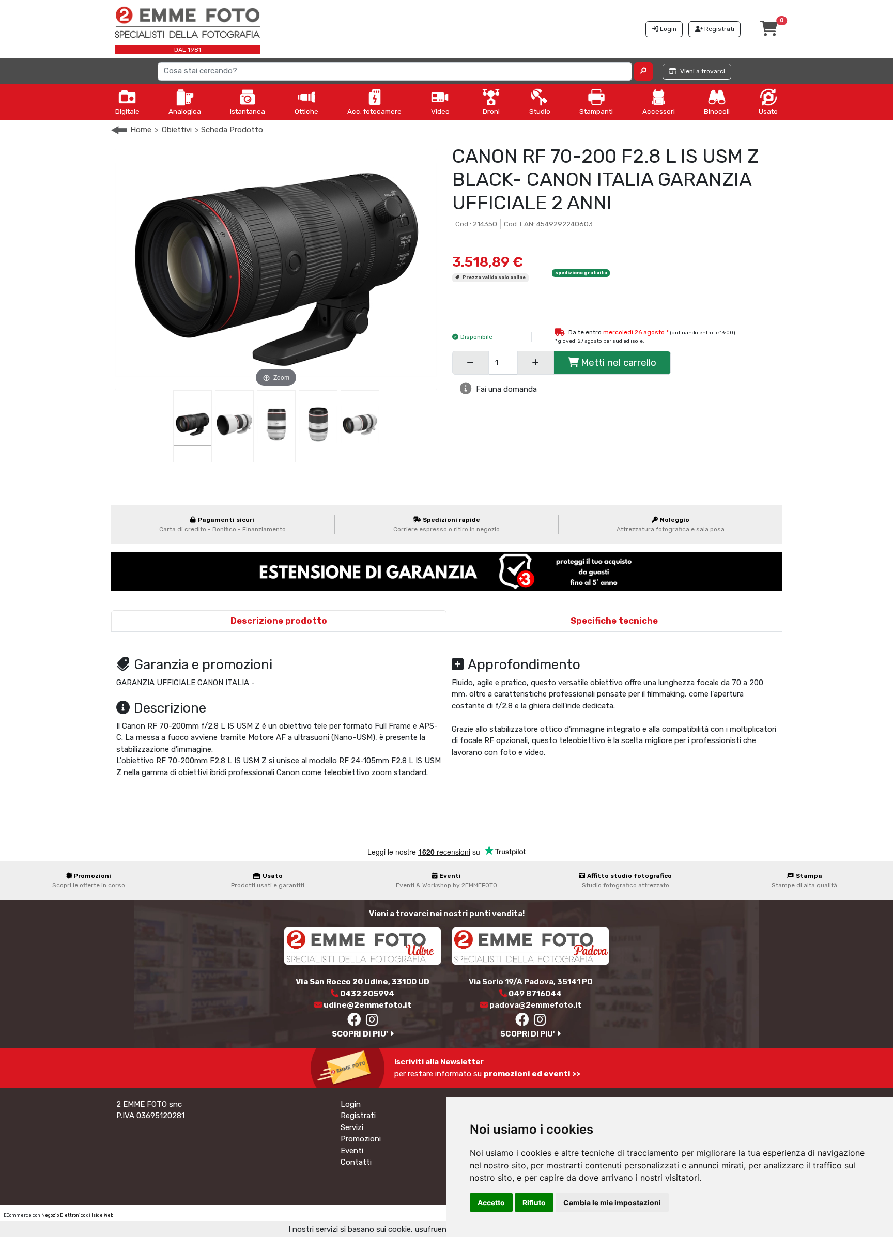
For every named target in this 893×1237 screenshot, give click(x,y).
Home (140, 129)
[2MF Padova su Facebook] (522, 1022)
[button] (643, 71)
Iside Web (102, 1215)
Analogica (184, 111)
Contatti (356, 1162)
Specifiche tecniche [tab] (614, 621)
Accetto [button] (491, 1202)
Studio (539, 111)
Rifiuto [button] (534, 1202)
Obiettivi (177, 129)
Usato (768, 111)
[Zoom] (276, 268)
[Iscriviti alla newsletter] (350, 1067)
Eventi (352, 1150)
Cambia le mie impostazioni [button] (612, 1202)
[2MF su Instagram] (372, 1022)
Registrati (358, 1115)
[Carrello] (769, 31)
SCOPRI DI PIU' (361, 1034)
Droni (491, 111)
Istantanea (247, 111)
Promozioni (361, 1138)
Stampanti (596, 111)
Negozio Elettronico (63, 1215)
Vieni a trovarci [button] (702, 71)
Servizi (352, 1127)
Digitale (127, 111)
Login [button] (667, 29)
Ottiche (306, 111)
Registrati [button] (718, 29)
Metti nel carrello (618, 362)
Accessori (658, 111)
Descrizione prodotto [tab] (278, 621)
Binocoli (717, 111)
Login (351, 1104)
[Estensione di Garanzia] (446, 571)
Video (440, 111)
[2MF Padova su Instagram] (540, 1022)
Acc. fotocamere (374, 111)
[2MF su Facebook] (354, 1022)
